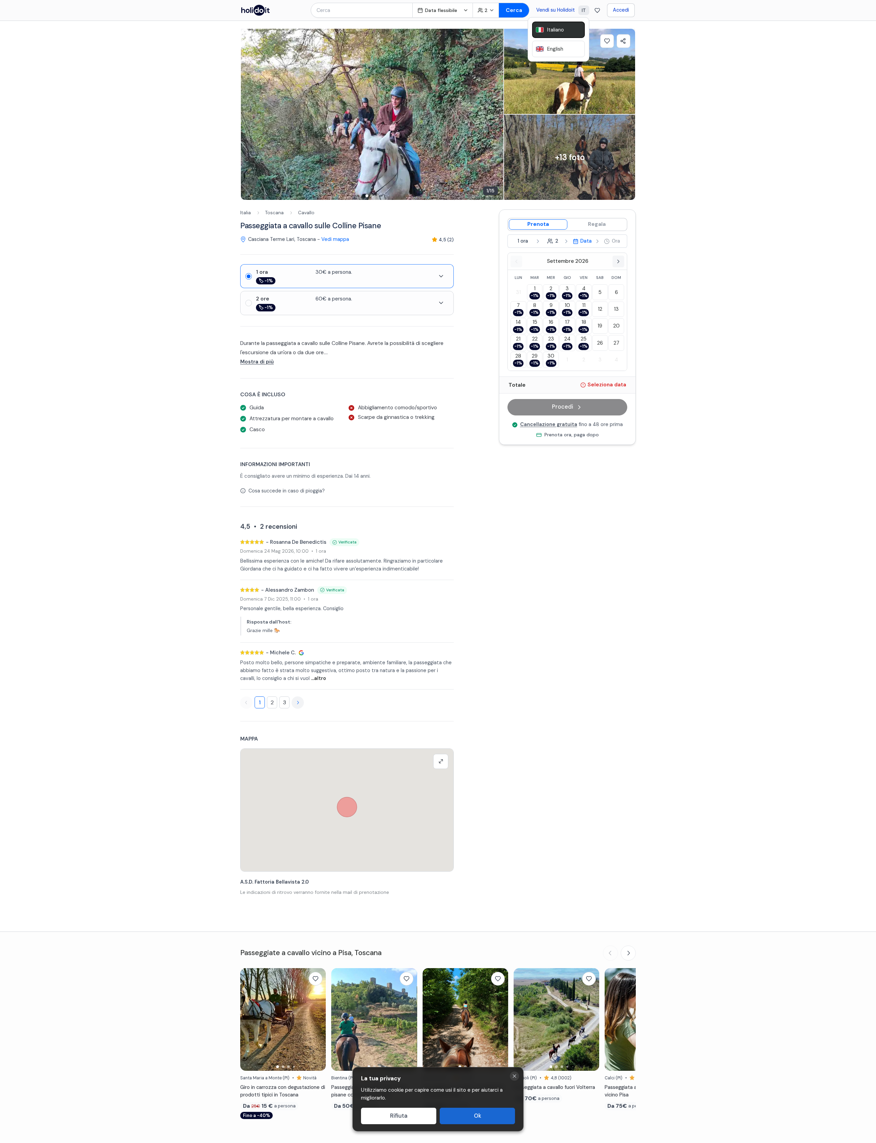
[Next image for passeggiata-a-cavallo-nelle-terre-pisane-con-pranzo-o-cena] (408, 1019)
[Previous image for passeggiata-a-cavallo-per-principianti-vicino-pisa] (613, 1019)
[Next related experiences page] (628, 953)
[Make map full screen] (440, 761)
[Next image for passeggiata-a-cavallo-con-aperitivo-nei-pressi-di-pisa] (499, 1019)
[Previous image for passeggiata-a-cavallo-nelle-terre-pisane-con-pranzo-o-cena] (340, 1019)
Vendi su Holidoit (555, 10)
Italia (245, 213)
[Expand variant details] (441, 276)
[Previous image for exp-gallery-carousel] (249, 114)
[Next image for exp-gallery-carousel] (495, 114)
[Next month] (618, 261)
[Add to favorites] (607, 41)
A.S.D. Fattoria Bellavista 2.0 (274, 882)
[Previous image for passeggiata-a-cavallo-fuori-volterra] (522, 1019)
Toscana (274, 213)
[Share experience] (623, 41)
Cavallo (306, 213)
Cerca (514, 10)
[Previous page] (246, 702)
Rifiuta (399, 1115)
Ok (477, 1115)
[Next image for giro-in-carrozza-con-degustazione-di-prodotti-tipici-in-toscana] (317, 1019)
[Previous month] (516, 261)
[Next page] (298, 702)
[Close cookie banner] (514, 1076)
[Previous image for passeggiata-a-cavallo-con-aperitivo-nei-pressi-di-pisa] (431, 1019)
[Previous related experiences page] (610, 953)
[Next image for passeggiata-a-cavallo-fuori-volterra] (590, 1019)
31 (518, 292)
